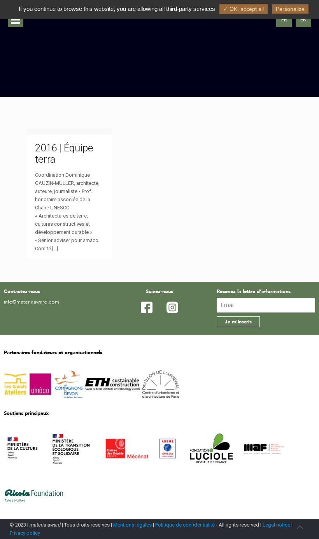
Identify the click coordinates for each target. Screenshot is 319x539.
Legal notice (276, 525)
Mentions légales (132, 525)
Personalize (290, 9)
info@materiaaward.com (31, 302)
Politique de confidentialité (185, 525)
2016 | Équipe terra (64, 153)
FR (284, 20)
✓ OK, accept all (243, 9)
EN (303, 20)
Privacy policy (25, 533)
